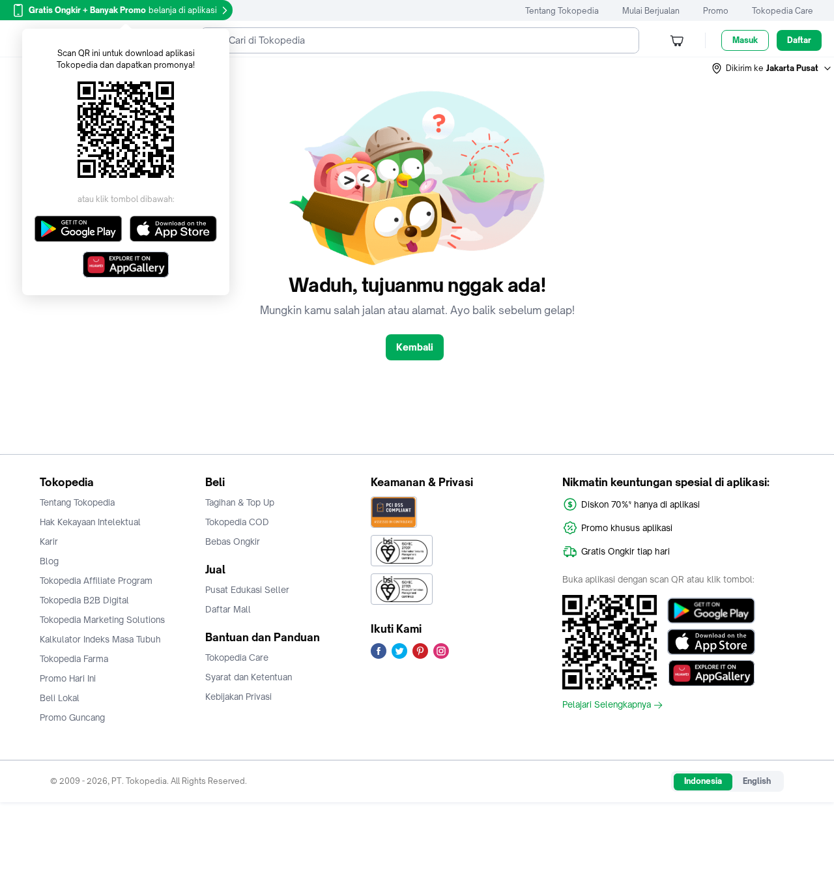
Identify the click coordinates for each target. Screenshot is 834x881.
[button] (772, 68)
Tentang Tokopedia (562, 11)
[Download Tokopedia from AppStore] (711, 642)
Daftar (799, 40)
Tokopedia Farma (74, 659)
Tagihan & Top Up (239, 502)
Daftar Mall (228, 609)
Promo (715, 11)
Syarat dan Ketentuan (248, 677)
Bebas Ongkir (232, 541)
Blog (49, 561)
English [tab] (757, 781)
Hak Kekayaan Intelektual (90, 522)
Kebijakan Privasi (238, 696)
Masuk (745, 40)
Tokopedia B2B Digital (84, 600)
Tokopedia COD (237, 522)
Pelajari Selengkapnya (606, 705)
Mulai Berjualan (651, 11)
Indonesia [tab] (703, 781)
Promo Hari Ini (68, 678)
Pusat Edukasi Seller (247, 590)
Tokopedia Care (782, 11)
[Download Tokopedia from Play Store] (711, 611)
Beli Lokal (59, 698)
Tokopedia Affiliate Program (96, 580)
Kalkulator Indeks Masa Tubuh (100, 639)
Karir (49, 541)
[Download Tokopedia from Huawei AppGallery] (711, 673)
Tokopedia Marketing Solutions (102, 619)
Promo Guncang (72, 717)
